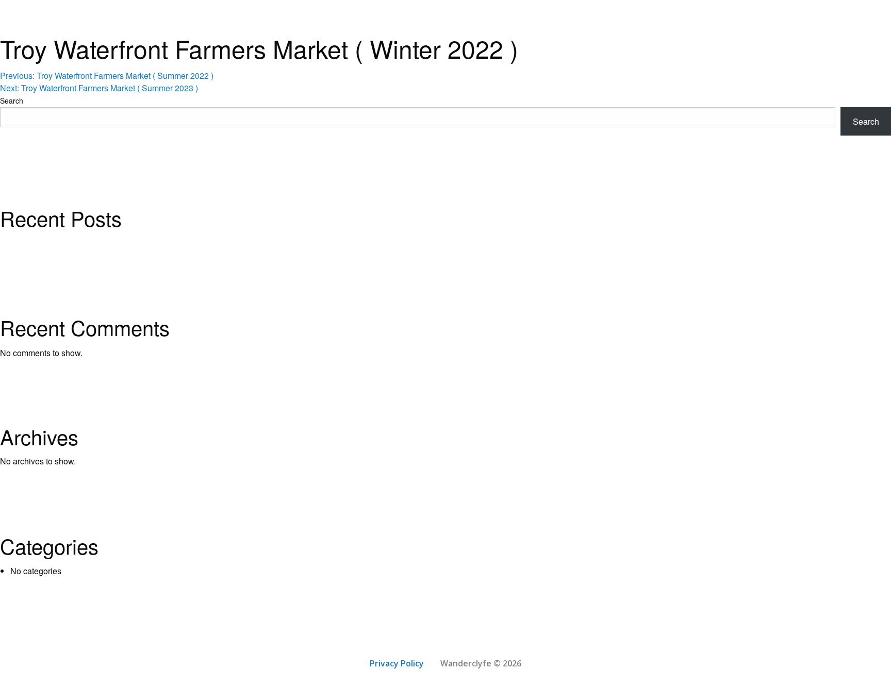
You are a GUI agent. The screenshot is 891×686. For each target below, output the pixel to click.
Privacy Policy (397, 663)
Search (11, 100)
